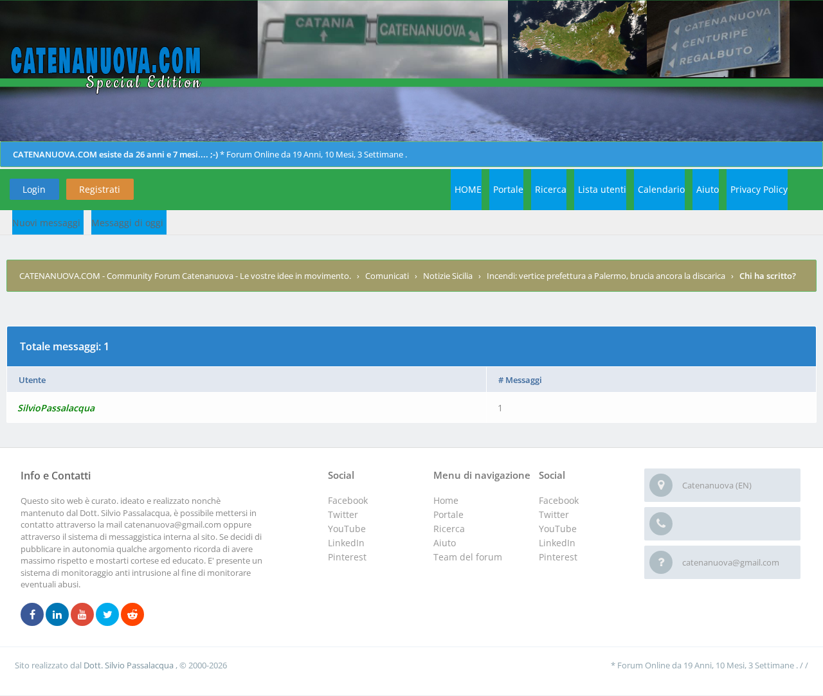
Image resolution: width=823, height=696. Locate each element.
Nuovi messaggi (46, 223)
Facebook (559, 500)
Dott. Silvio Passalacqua (130, 665)
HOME (468, 189)
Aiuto (707, 189)
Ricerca (550, 189)
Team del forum (467, 557)
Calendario (661, 189)
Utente (32, 380)
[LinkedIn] (57, 615)
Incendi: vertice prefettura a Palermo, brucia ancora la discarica (606, 275)
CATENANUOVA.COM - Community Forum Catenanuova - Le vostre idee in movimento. (185, 275)
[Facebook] (32, 615)
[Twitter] (107, 615)
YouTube (558, 528)
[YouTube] (82, 615)
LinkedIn (557, 543)
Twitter (554, 514)
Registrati (99, 189)
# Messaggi (520, 380)
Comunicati (387, 275)
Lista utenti (602, 189)
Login (34, 189)
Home (445, 500)
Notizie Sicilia (448, 275)
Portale (508, 189)
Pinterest (558, 557)
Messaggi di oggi (127, 223)
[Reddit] (132, 615)
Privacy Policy (759, 189)
